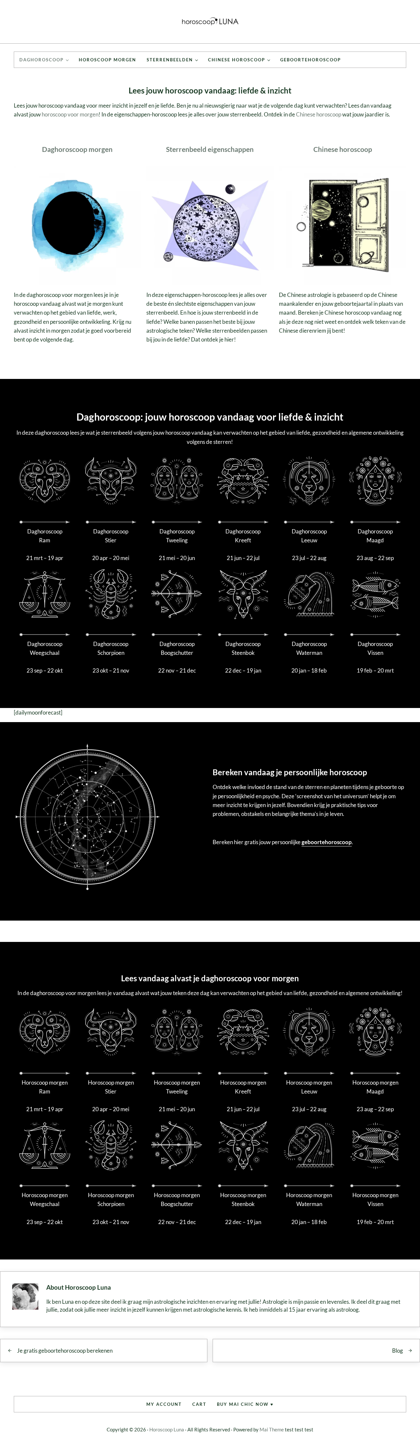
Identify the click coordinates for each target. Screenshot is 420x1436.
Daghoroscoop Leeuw (309, 536)
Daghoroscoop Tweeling (177, 536)
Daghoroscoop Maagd (375, 536)
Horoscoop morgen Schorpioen (111, 1199)
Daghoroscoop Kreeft (243, 536)
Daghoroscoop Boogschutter (177, 648)
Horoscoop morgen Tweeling (177, 1087)
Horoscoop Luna (166, 1429)
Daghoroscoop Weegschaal (44, 648)
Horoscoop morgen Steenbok (243, 1199)
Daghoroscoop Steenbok (243, 648)
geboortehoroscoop (327, 842)
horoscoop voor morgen (70, 114)
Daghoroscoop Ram (44, 536)
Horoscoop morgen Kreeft (243, 1087)
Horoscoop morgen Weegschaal (45, 1199)
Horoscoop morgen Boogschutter (177, 1199)
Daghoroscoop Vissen (375, 648)
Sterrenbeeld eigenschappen (210, 149)
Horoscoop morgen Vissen (375, 1199)
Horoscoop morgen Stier (111, 1087)
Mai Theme (272, 1429)
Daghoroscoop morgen (77, 149)
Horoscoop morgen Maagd (375, 1087)
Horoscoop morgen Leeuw (309, 1087)
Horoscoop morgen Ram (45, 1087)
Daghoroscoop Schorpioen (110, 648)
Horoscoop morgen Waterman (309, 1199)
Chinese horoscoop (318, 114)
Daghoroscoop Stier (110, 536)
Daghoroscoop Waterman (309, 648)
